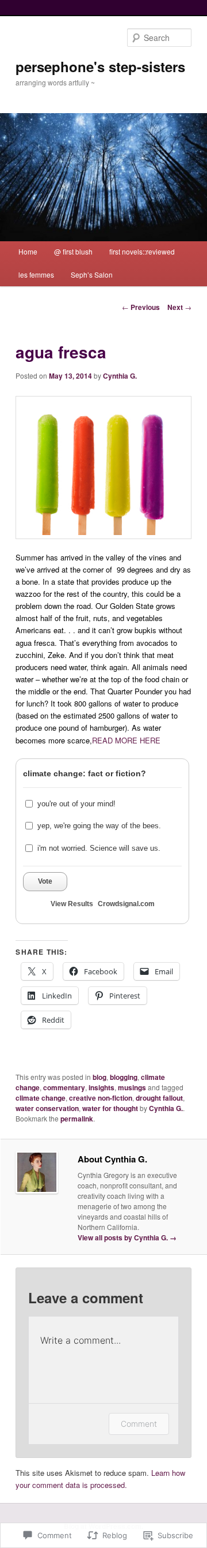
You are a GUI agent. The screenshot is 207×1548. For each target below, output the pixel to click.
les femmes (36, 274)
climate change (41, 1098)
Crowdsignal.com (126, 904)
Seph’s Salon (92, 274)
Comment (139, 1424)
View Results (72, 904)
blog (99, 1077)
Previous (141, 307)
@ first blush (73, 251)
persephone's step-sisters (100, 66)
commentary (64, 1087)
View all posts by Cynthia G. (127, 1237)
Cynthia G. (120, 376)
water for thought (110, 1108)
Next (179, 307)
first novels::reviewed (142, 251)
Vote (45, 881)
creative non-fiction (100, 1098)
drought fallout (159, 1098)
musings (132, 1087)
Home (27, 251)
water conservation (47, 1108)
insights (101, 1087)
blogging (123, 1077)
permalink (76, 1118)
